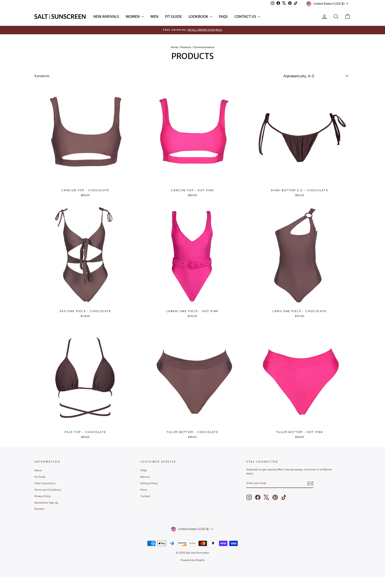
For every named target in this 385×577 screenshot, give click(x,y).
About (38, 470)
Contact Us (245, 16)
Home (174, 47)
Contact (145, 496)
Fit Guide (173, 16)
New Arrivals (106, 16)
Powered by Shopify (192, 560)
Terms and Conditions (47, 489)
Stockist (39, 508)
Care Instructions (44, 483)
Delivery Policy (149, 483)
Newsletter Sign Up (46, 502)
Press (143, 489)
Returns (145, 476)
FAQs (223, 16)
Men (154, 16)
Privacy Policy (42, 496)
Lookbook (198, 16)
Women (133, 16)
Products (185, 47)
